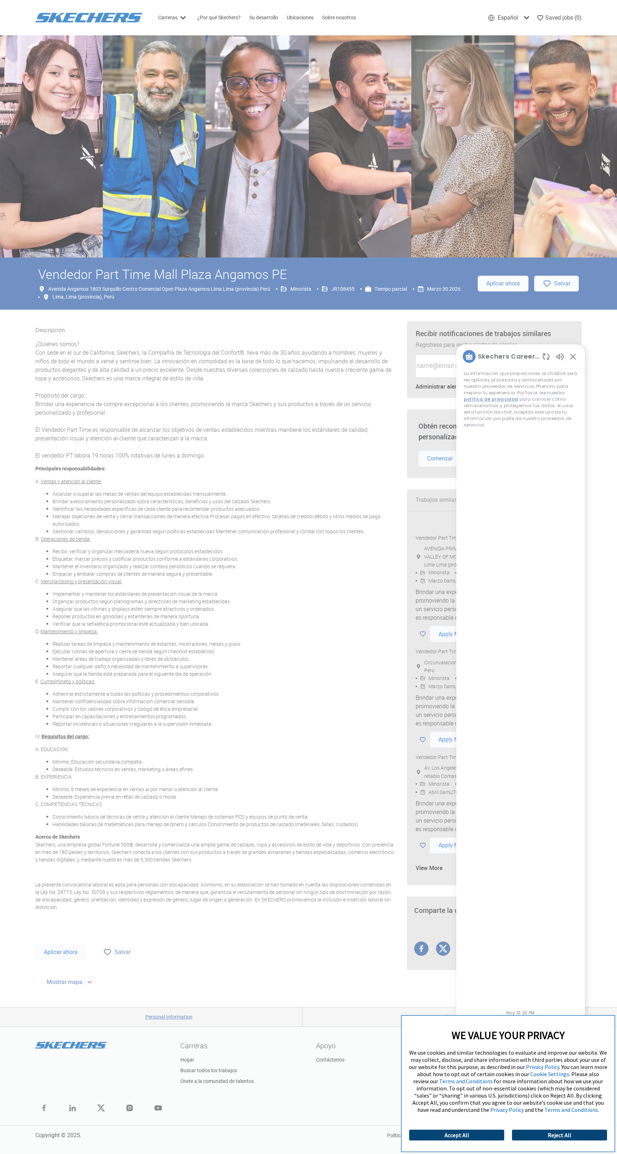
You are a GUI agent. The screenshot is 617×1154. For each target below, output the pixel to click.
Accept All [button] (457, 1135)
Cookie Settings (549, 1074)
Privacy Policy (542, 1066)
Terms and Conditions (466, 1081)
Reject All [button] (559, 1135)
